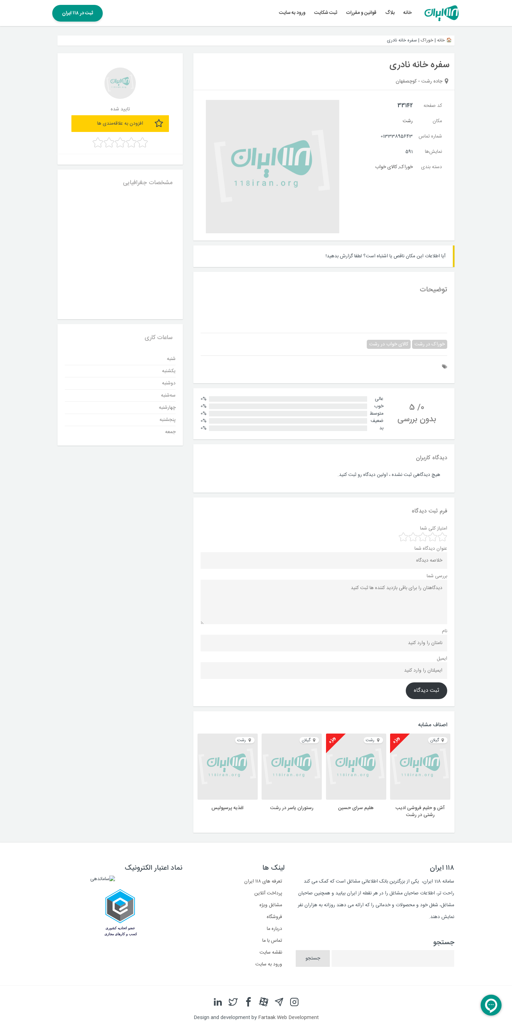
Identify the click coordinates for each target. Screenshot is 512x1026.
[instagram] (294, 1002)
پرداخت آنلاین (268, 893)
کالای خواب (386, 167)
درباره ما (274, 929)
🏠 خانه (444, 40)
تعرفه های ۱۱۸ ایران (263, 881)
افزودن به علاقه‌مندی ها (120, 123)
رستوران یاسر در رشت (291, 808)
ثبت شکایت (325, 13)
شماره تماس (430, 136)
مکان (437, 121)
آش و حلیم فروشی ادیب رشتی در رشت (420, 812)
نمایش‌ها (433, 151)
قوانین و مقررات (361, 13)
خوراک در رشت (429, 344)
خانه (407, 13)
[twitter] (233, 1002)
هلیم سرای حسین (356, 808)
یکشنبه (169, 371)
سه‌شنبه (168, 395)
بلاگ (390, 13)
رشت (408, 121)
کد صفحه (433, 105)
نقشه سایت (270, 952)
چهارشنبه (167, 407)
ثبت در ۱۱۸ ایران (77, 13)
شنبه (171, 358)
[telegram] (279, 1002)
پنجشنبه (168, 419)
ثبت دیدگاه (426, 690)
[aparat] (264, 1002)
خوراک (427, 40)
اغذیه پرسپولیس (227, 808)
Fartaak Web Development (288, 1017)
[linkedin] (218, 1002)
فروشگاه (274, 917)
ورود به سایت (292, 13)
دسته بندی (431, 167)
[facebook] (248, 1002)
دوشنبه (169, 383)
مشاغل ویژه (270, 905)
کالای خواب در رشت (388, 344)
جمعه (170, 432)
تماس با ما (272, 941)
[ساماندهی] (102, 879)
